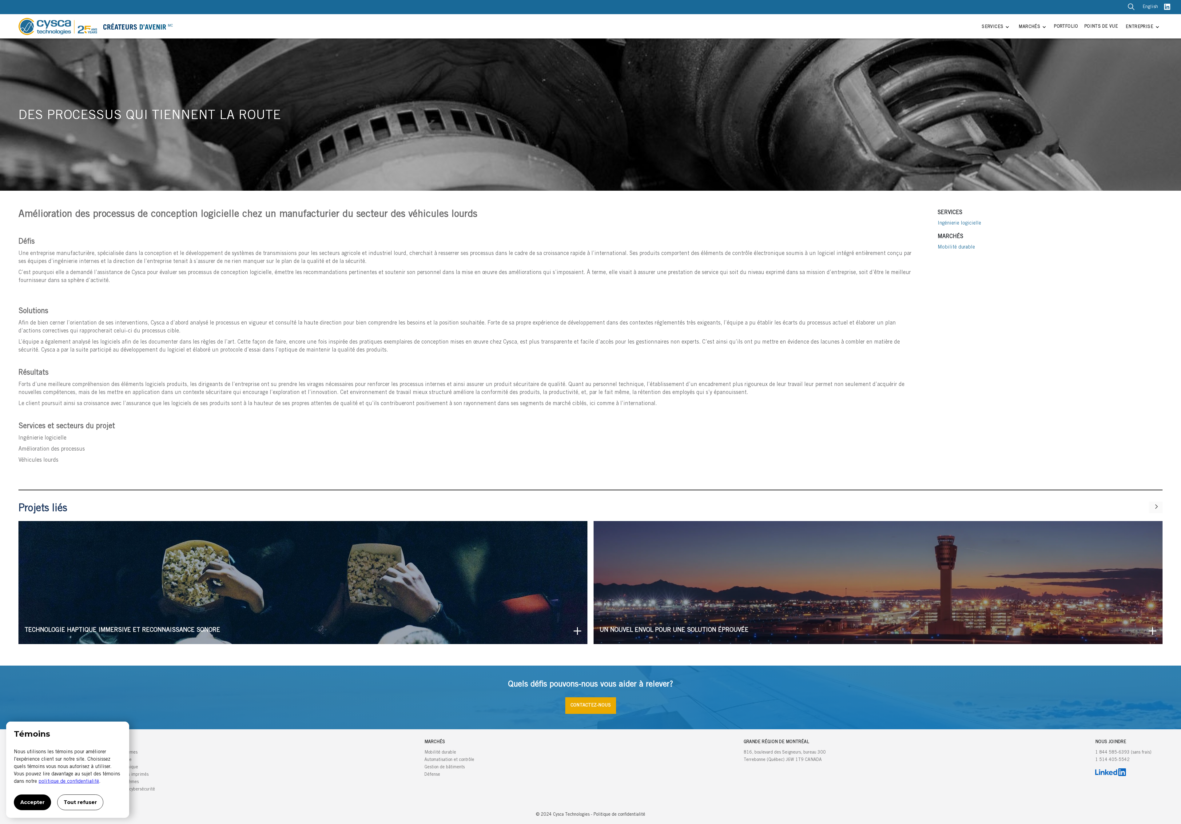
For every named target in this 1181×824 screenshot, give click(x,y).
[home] (494, 26)
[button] (995, 27)
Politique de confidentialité (619, 815)
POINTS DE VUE (1101, 27)
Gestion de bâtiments (444, 767)
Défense (432, 775)
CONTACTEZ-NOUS (591, 705)
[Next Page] (1156, 507)
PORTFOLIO (1066, 27)
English (1150, 7)
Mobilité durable (956, 247)
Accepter (32, 802)
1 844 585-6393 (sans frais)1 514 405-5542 (1123, 756)
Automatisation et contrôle (449, 760)
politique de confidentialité (68, 781)
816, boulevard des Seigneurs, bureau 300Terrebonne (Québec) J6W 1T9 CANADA (785, 756)
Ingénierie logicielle (959, 223)
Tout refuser (80, 802)
